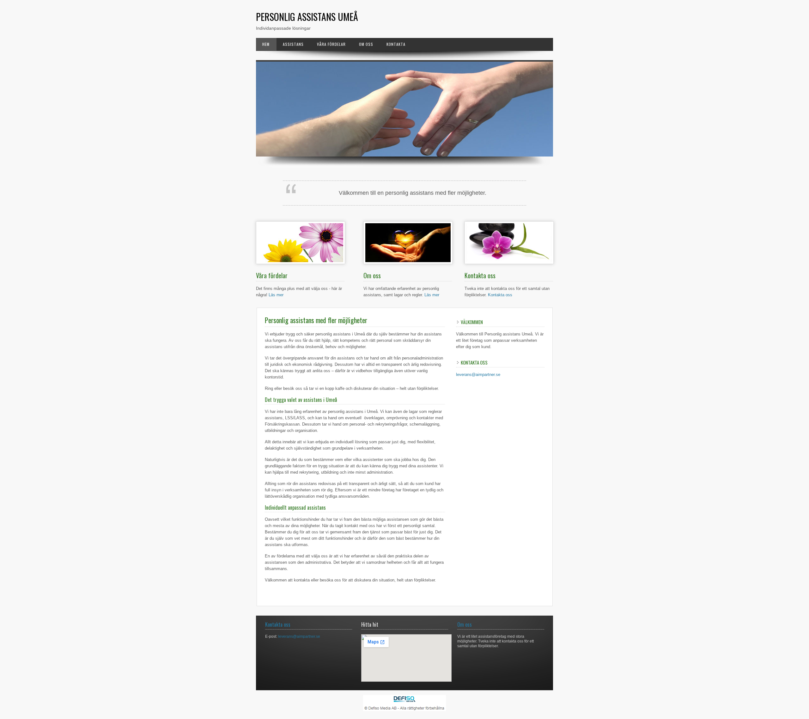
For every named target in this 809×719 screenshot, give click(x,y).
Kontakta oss (500, 294)
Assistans (293, 44)
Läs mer (276, 294)
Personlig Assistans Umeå (307, 16)
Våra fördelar (331, 44)
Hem (266, 44)
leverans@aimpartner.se (478, 374)
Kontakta (395, 44)
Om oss (366, 44)
